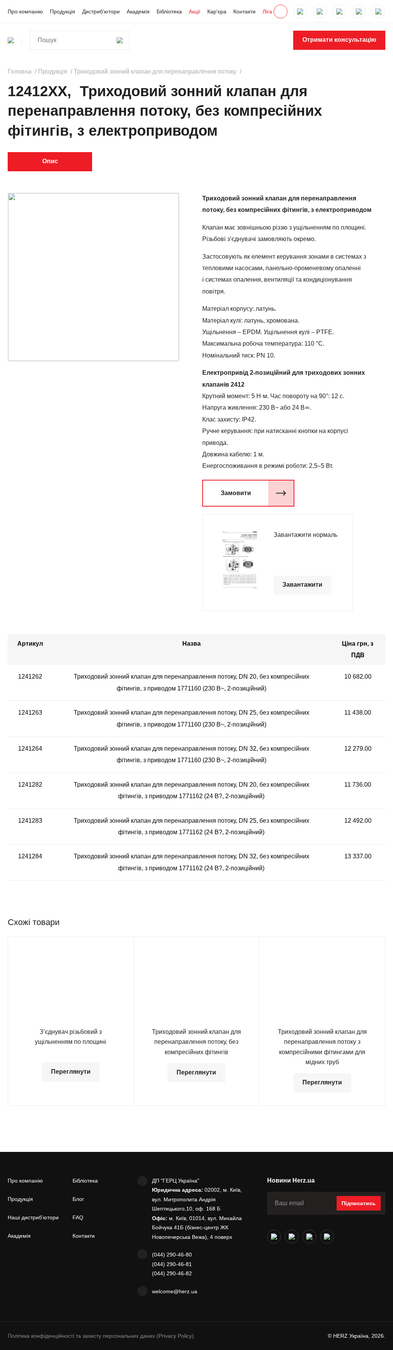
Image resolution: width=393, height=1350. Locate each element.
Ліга (267, 11)
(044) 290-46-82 (172, 1273)
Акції (194, 11)
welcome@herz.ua (174, 1291)
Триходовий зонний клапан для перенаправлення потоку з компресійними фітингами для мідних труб (322, 1046)
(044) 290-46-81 (172, 1264)
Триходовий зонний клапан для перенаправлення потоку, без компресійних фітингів (196, 1041)
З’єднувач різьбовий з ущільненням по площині (70, 1036)
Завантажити (302, 584)
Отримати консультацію (339, 39)
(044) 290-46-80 (172, 1255)
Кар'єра (216, 11)
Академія (138, 11)
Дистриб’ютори (101, 11)
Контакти (244, 11)
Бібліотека (169, 11)
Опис (50, 161)
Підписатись (359, 1203)
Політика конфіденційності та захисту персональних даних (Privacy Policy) (101, 1336)
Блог (78, 1199)
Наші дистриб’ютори (33, 1217)
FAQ (78, 1217)
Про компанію (25, 11)
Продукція (62, 11)
